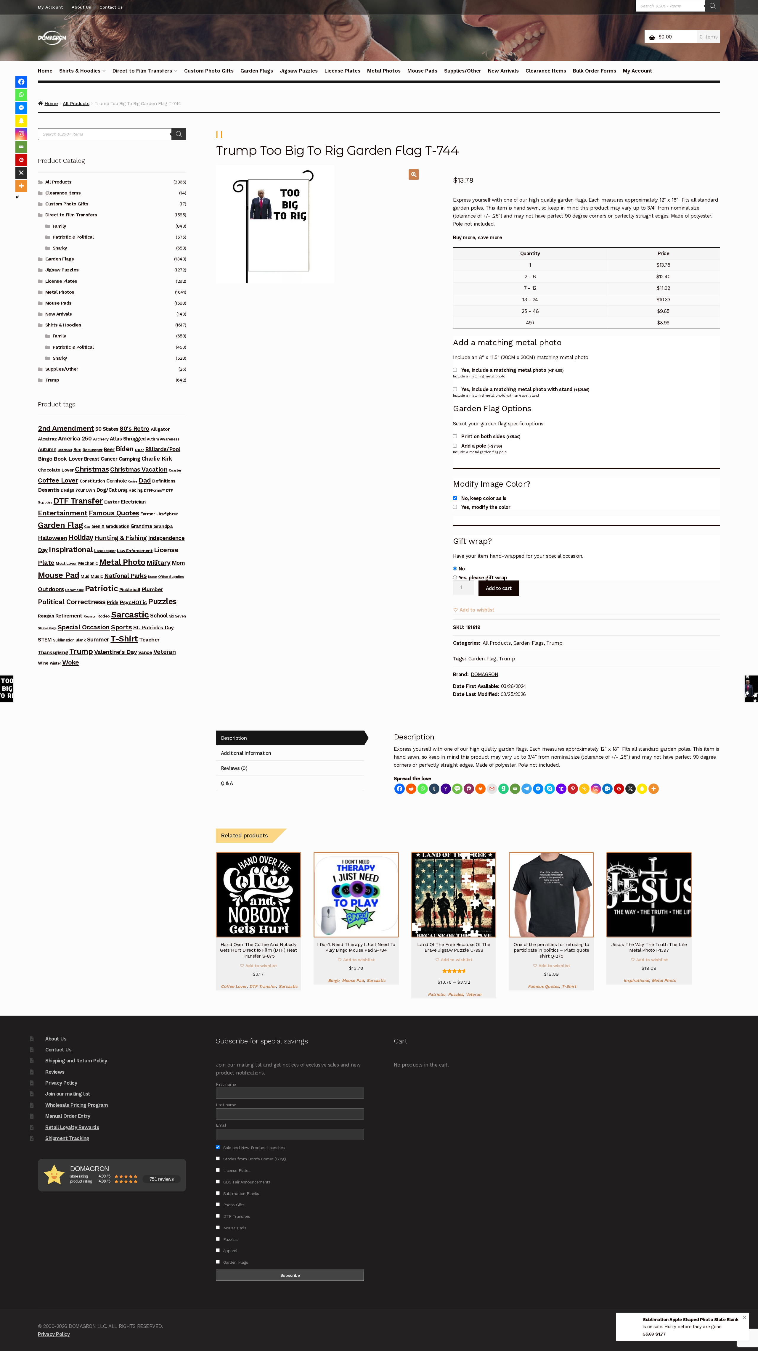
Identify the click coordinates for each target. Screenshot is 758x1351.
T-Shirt (569, 986)
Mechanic (88, 563)
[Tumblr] (434, 789)
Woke (70, 662)
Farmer (147, 514)
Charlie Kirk (157, 458)
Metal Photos (384, 71)
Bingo (333, 980)
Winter (55, 663)
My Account (50, 7)
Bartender (65, 450)
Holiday (80, 537)
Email (221, 1125)
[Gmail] (492, 789)
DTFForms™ (154, 490)
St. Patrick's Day (153, 627)
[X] (630, 789)
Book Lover (68, 459)
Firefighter (167, 514)
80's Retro (134, 428)
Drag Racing (130, 490)
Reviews (55, 1072)
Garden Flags (256, 71)
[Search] (712, 6)
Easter (111, 502)
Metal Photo (664, 980)
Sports (121, 627)
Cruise (132, 481)
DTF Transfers (236, 1216)
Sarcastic (288, 986)
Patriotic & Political (73, 237)
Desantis (48, 490)
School (159, 615)
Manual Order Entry (67, 1116)
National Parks (125, 575)
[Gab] (503, 789)
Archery (101, 439)
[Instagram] (596, 789)
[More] (653, 789)
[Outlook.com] (607, 789)
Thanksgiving (53, 652)
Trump (554, 643)
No (462, 569)
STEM (45, 640)
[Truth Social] (561, 789)
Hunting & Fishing (120, 537)
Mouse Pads (422, 71)
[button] (414, 174)
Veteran (473, 994)
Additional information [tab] (246, 753)
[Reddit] (411, 789)
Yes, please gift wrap (483, 577)
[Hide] (17, 197)
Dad (145, 480)
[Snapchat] (642, 789)
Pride (112, 602)
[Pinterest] (573, 789)
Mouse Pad (353, 980)
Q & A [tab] (227, 783)
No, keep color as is (483, 498)
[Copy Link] (584, 789)
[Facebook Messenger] (538, 789)
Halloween (52, 538)
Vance (145, 652)
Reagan (46, 616)
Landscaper (104, 551)
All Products (497, 643)
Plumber (152, 589)
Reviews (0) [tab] (234, 768)
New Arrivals (503, 71)
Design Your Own (78, 490)
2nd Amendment (66, 428)
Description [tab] (234, 738)
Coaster (175, 470)
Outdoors (51, 589)
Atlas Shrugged (128, 439)
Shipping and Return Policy (76, 1061)
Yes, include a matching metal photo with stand (525, 389)
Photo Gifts (233, 1204)
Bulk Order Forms (594, 71)
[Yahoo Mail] (446, 789)
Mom (178, 562)
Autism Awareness (163, 439)
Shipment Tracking (67, 1138)
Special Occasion (84, 627)
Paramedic (74, 590)
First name (226, 1084)
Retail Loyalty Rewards (72, 1127)
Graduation (117, 526)
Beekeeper (93, 449)
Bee (77, 449)
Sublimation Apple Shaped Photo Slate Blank (690, 1320)
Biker (139, 450)
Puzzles (455, 994)
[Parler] (469, 789)
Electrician (133, 502)
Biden (125, 449)
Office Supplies (171, 577)
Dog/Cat (106, 490)
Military (158, 562)
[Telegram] (526, 789)
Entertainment (63, 513)
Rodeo (103, 616)
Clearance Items (546, 71)
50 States (106, 429)
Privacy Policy (61, 1083)
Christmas (92, 469)
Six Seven (177, 616)
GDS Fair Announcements (246, 1182)
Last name (226, 1104)
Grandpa (163, 526)
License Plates (342, 71)
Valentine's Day (115, 651)
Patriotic (436, 994)
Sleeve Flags (47, 628)
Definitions (164, 481)
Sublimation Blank (69, 640)
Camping (129, 459)
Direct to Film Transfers (142, 71)
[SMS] (457, 789)
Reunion (89, 616)
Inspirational (636, 980)
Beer (109, 449)
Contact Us (111, 7)
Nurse (152, 577)
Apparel (229, 1250)
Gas (87, 527)
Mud (85, 576)
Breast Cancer (101, 459)
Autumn (47, 449)
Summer (98, 639)
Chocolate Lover (56, 470)
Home (45, 71)
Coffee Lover (234, 986)
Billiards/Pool (162, 449)
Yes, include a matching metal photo (512, 370)
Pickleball (129, 589)
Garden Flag (482, 659)
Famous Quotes (543, 986)
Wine (43, 663)
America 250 (75, 438)
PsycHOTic (133, 602)
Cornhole (116, 481)
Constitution (92, 481)
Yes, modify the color (485, 507)
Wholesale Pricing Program (76, 1105)
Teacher (149, 639)
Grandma (141, 526)
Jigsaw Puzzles (299, 71)
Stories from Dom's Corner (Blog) (254, 1159)
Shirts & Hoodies (79, 71)
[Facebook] (399, 789)
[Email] (515, 789)
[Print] (480, 789)
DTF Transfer (262, 986)
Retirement (68, 616)
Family (59, 226)
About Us (81, 7)
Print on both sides (490, 436)
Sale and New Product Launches (253, 1147)
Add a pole (481, 446)
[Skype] (550, 789)
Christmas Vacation (138, 469)
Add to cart (499, 588)
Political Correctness (72, 602)
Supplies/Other (462, 71)
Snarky (60, 248)
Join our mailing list (67, 1094)
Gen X (98, 526)
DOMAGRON (484, 674)
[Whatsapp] (422, 789)
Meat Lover (66, 563)
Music (97, 576)
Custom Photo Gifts (209, 71)
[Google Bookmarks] (619, 789)
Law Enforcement (135, 550)
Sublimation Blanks (240, 1193)
